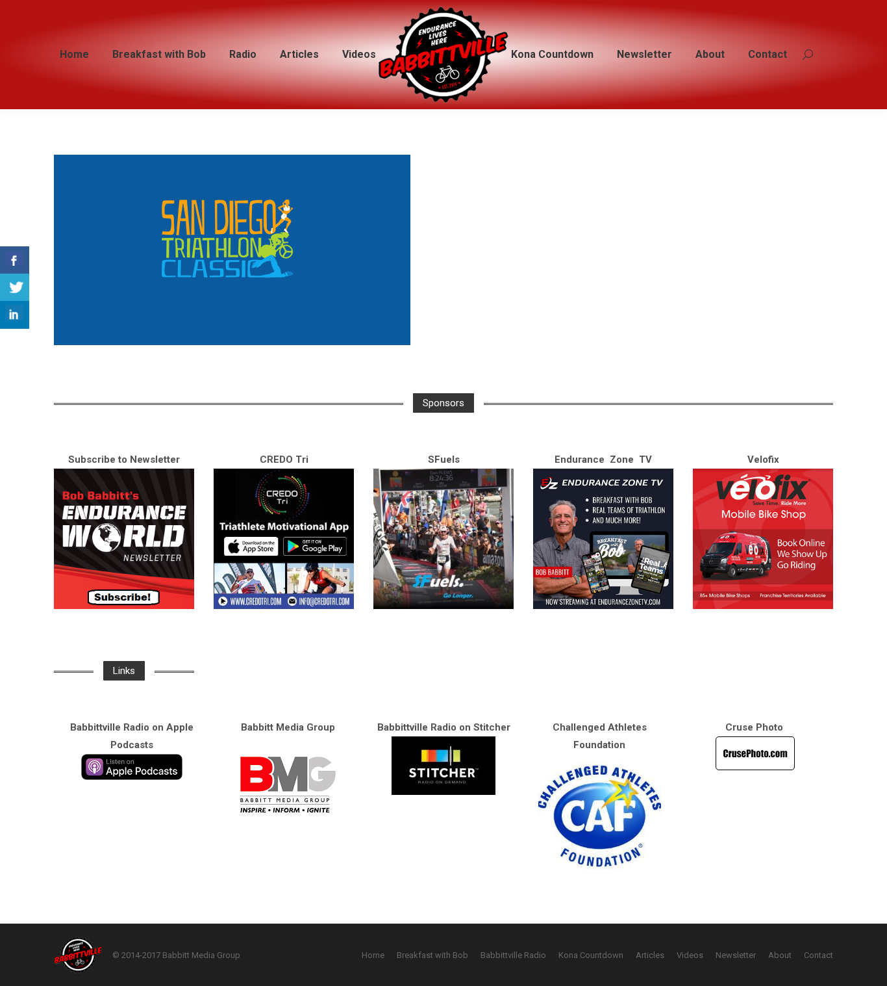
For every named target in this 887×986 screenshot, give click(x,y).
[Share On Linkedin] (14, 315)
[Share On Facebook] (14, 260)
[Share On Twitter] (14, 288)
